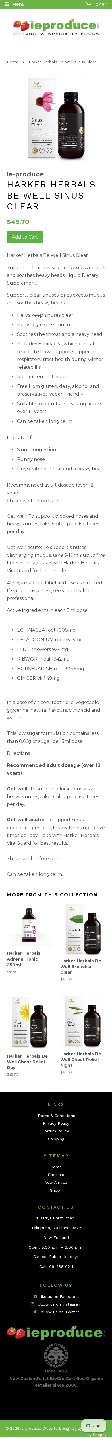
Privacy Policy (56, 1123)
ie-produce (30, 1428)
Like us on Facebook (58, 1296)
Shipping (56, 1138)
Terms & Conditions (56, 1115)
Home (12, 61)
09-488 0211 (61, 1266)
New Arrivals (56, 1182)
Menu (18, 4)
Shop (55, 1190)
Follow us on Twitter (58, 1312)
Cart (101, 4)
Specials (56, 1174)
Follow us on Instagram (58, 1304)
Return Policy (56, 1131)
